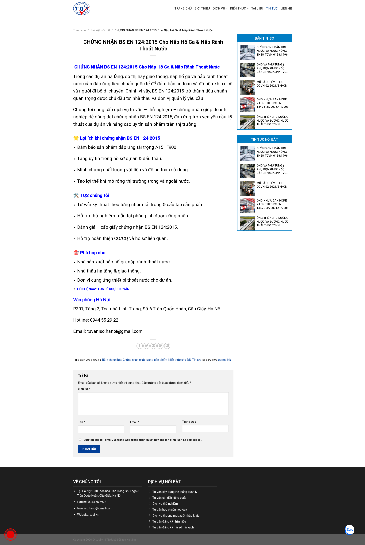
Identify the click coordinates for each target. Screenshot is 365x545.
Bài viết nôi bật (100, 30)
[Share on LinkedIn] (167, 346)
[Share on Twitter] (146, 346)
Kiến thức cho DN (179, 360)
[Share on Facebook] (139, 346)
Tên (81, 422)
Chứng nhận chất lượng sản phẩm (145, 360)
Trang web (189, 421)
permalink (224, 360)
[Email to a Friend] (153, 346)
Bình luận (84, 388)
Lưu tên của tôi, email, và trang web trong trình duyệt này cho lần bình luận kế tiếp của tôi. (143, 439)
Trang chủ (183, 8)
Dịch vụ (219, 8)
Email (134, 422)
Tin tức (272, 8)
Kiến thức (238, 8)
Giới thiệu (202, 8)
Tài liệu (257, 8)
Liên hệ (286, 8)
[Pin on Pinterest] (160, 346)
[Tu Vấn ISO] (92, 8)
